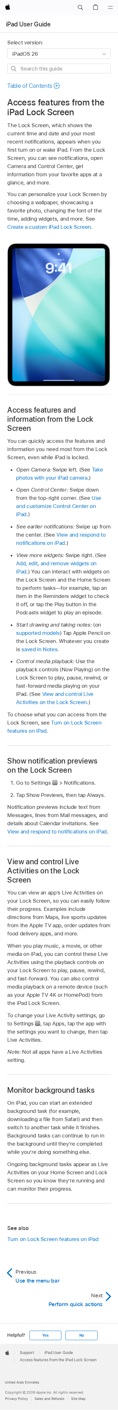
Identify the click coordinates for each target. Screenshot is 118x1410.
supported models (37, 633)
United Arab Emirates (22, 1382)
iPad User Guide (28, 24)
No (81, 1335)
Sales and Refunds (50, 1398)
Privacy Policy (16, 1398)
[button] (80, 7)
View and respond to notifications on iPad (56, 831)
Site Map (78, 1398)
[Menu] (110, 7)
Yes (45, 1335)
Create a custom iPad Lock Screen (49, 227)
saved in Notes (39, 649)
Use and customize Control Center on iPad (58, 506)
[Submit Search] (14, 68)
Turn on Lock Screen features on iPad (52, 1239)
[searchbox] (58, 68)
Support (27, 1353)
